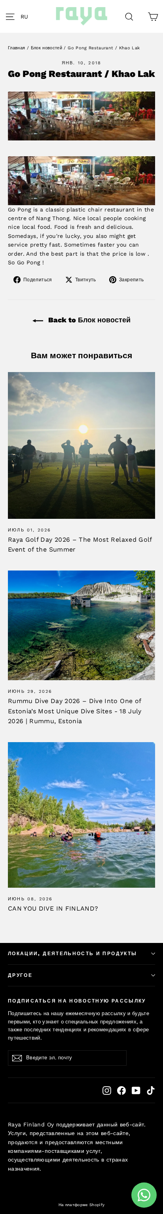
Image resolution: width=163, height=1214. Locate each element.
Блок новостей (47, 48)
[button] (26, 16)
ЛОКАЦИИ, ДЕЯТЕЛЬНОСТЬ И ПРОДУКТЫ (72, 953)
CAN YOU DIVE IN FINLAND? (53, 908)
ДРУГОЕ (20, 975)
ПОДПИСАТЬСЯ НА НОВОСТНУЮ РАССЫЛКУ (77, 1001)
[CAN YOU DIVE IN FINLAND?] (81, 815)
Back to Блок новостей (88, 320)
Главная (16, 48)
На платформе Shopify (82, 1205)
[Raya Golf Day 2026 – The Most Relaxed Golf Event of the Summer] (81, 445)
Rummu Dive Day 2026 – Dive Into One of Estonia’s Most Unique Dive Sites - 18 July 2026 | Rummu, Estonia (75, 711)
